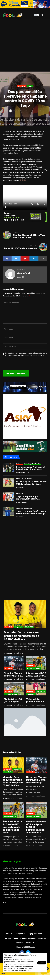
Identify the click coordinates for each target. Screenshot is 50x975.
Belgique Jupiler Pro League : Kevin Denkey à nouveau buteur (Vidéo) (30, 468)
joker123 (20, 277)
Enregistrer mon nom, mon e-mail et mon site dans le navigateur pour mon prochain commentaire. (26, 354)
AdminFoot (17, 111)
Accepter (41, 963)
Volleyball (31, 694)
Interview (42, 938)
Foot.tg (9, 653)
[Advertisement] (25, 45)
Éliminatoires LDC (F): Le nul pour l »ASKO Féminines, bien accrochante (13, 700)
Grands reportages (28, 938)
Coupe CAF (18, 627)
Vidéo (30, 86)
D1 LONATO (29, 627)
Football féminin (33, 668)
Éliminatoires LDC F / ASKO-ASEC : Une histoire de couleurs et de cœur (36, 674)
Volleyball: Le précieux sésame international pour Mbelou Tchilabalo (35, 700)
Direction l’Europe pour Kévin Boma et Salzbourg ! (13, 674)
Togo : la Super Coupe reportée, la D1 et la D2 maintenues (27, 497)
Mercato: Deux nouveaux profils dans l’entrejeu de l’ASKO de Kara (22, 636)
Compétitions (21, 934)
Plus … (5, 903)
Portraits (19, 943)
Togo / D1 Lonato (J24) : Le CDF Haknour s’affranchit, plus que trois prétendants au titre (31, 512)
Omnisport (41, 691)
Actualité (21, 86)
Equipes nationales (36, 934)
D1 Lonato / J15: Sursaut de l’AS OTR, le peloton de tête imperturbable (31, 483)
